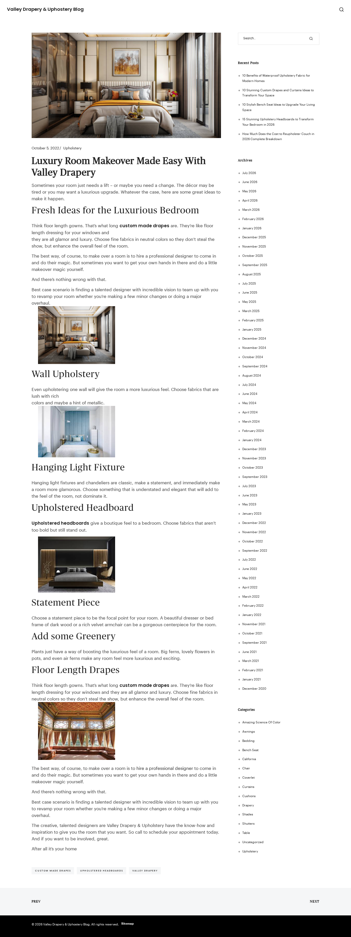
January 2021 (251, 679)
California (249, 759)
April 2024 (249, 412)
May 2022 (249, 578)
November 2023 (254, 458)
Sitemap (127, 923)
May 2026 (249, 191)
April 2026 (249, 200)
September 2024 (254, 366)
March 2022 (251, 596)
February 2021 (252, 670)
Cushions (249, 796)
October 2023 (252, 467)
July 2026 (249, 173)
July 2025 (249, 283)
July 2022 (249, 559)
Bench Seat (250, 750)
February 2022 (253, 605)
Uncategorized (253, 842)
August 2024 (251, 375)
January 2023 (251, 513)
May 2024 (249, 403)
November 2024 (254, 347)
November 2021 (253, 624)
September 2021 (254, 642)
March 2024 (251, 421)
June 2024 (249, 393)
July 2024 (249, 384)
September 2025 (254, 265)
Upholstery (72, 148)
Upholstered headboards (60, 523)
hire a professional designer (164, 768)
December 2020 (254, 688)
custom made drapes (144, 226)
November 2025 (254, 246)
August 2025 (251, 274)
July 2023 (249, 486)
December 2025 (254, 237)
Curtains (248, 786)
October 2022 (252, 541)
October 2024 (252, 357)
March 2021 (250, 660)
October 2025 (252, 255)
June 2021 (249, 651)
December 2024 (254, 338)
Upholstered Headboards (101, 870)
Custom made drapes (53, 870)
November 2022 (254, 532)
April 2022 (249, 587)
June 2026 (249, 182)
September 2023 (254, 476)
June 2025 (249, 292)
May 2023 (249, 504)
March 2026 (251, 209)
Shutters (248, 823)
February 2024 (253, 430)
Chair (246, 768)
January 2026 (251, 228)
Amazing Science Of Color (261, 722)
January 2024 (251, 440)
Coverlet (248, 777)
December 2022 (254, 522)
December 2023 (254, 449)
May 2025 (249, 301)
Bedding (248, 740)
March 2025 (251, 311)
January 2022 (251, 614)
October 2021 (252, 633)
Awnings (248, 731)
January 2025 (251, 329)
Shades (247, 814)
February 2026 (253, 219)
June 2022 (249, 568)
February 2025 (253, 320)
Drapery (248, 805)
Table (246, 832)
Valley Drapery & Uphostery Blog (45, 9)
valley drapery (145, 870)
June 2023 (249, 495)
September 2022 (254, 550)
